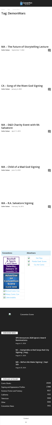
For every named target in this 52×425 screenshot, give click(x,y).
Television (5, 398)
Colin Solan (5, 50)
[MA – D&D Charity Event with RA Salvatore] (26, 109)
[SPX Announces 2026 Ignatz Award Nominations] (7, 346)
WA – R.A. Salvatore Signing (17, 203)
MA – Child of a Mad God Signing (20, 167)
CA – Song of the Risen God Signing (22, 85)
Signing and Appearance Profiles (13, 387)
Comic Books (6, 383)
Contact (26, 418)
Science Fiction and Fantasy (11, 391)
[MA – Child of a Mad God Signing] (26, 151)
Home (3, 9)
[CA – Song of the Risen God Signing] (26, 70)
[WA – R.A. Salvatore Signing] (26, 189)
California (4, 395)
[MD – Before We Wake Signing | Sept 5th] (7, 377)
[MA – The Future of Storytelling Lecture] (26, 31)
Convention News (7, 406)
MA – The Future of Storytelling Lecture (24, 46)
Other (3, 402)
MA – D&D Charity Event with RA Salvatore (20, 126)
